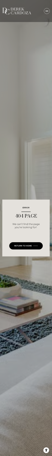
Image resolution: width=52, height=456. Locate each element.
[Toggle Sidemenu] (47, 11)
